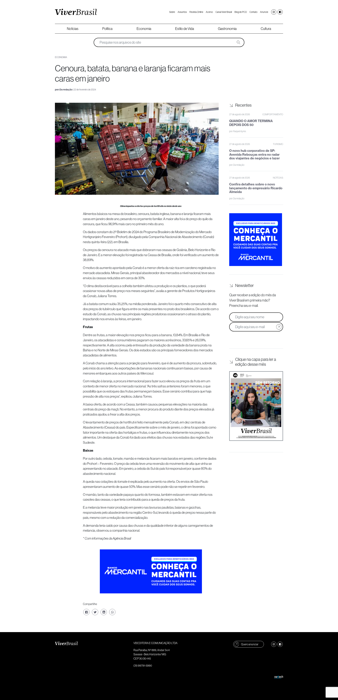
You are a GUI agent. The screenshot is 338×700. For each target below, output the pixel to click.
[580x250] (151, 571)
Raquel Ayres (239, 131)
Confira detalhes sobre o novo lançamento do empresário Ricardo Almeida (255, 188)
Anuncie (264, 12)
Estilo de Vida (184, 29)
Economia (144, 29)
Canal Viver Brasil (223, 12)
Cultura (266, 29)
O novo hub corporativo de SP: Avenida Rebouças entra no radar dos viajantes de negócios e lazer (254, 154)
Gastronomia (227, 29)
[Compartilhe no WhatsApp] (112, 612)
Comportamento (272, 114)
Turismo (278, 144)
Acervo (209, 12)
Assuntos (182, 12)
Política (107, 29)
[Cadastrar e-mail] (279, 327)
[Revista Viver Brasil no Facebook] (280, 12)
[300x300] (255, 239)
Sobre (172, 12)
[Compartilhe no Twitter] (95, 612)
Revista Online (196, 12)
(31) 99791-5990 (142, 665)
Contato (253, 12)
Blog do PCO (240, 12)
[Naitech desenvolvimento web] (278, 676)
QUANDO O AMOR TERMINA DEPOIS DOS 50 (251, 123)
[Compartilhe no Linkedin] (104, 612)
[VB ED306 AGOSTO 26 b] (256, 406)
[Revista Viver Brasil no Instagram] (273, 12)
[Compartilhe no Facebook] (86, 612)
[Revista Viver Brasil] (76, 12)
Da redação (66, 89)
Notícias (72, 29)
